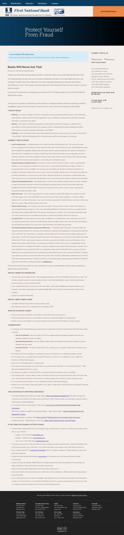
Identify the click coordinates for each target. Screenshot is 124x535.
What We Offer (16, 3)
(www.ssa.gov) (42, 456)
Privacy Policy (82, 495)
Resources (29, 3)
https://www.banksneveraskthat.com (57, 396)
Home (5, 3)
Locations (55, 3)
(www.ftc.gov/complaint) (38, 450)
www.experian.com (39, 438)
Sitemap (74, 495)
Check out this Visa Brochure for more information (60, 420)
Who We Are (42, 3)
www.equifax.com (37, 435)
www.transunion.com (42, 441)
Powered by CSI (62, 531)
